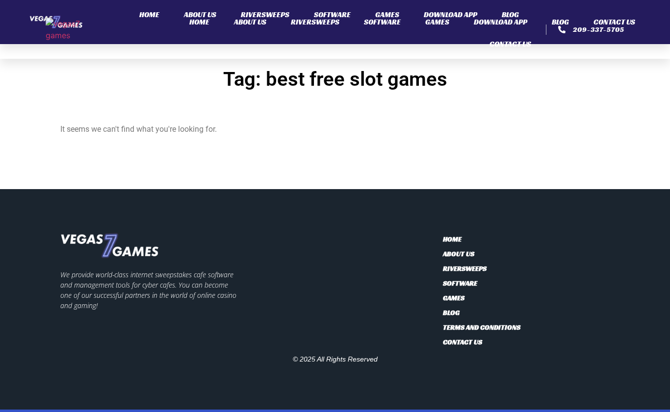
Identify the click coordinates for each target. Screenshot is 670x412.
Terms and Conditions (481, 327)
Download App (450, 14)
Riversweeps (265, 14)
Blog (510, 14)
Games (387, 14)
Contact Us (510, 43)
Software (332, 14)
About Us (200, 14)
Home (149, 14)
